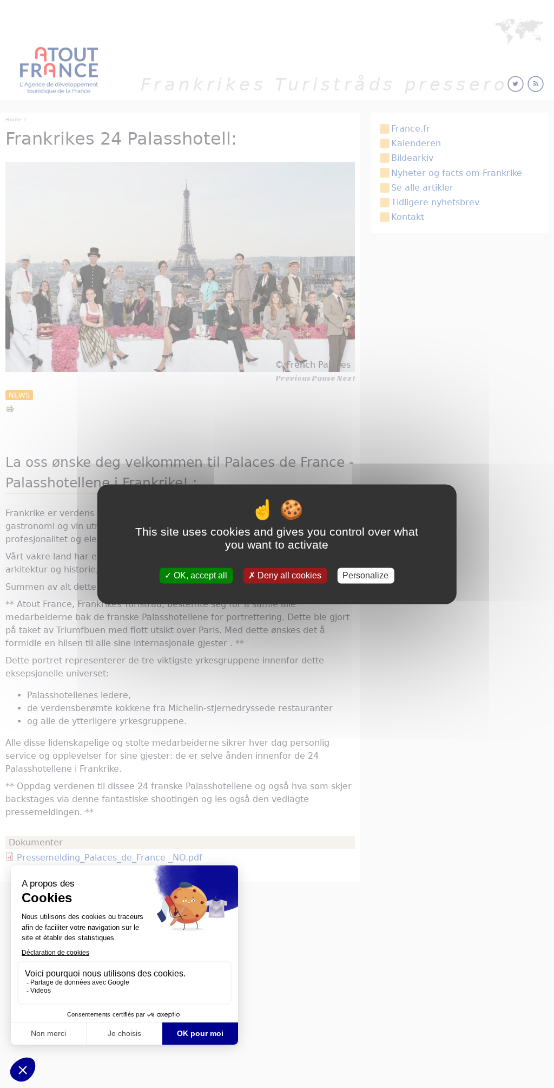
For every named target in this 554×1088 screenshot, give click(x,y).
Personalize (365, 575)
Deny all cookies (288, 575)
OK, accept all (199, 575)
